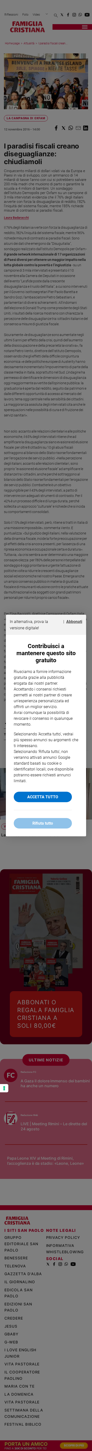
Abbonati (74, 621)
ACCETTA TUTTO (42, 797)
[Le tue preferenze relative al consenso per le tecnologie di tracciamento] (4, 1088)
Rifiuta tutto (42, 823)
